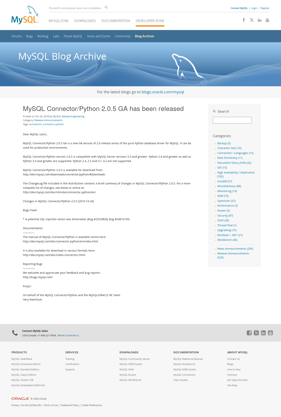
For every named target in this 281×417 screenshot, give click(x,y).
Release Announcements (48, 120)
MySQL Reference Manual (188, 359)
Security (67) (225, 215)
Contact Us (233, 359)
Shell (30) (223, 220)
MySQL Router (127, 374)
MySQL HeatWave (21, 359)
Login (254, 8)
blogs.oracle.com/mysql (163, 91)
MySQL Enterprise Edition (26, 364)
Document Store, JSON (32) (234, 163)
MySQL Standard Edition (25, 369)
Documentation (116, 20)
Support (70, 369)
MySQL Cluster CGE (22, 380)
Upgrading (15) (226, 230)
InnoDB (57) (224, 181)
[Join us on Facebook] (242, 21)
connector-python (53, 124)
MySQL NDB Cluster (130, 364)
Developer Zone (150, 20)
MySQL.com (58, 20)
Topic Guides (180, 380)
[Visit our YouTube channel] (266, 21)
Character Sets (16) (229, 148)
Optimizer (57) (226, 201)
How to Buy (234, 369)
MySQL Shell (126, 369)
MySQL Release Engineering (68, 116)
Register (265, 8)
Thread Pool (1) (226, 225)
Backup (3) (224, 143)
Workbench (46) (227, 240)
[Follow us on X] (250, 21)
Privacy (15, 405)
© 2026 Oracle (38, 398)
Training (69, 359)
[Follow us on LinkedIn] (258, 21)
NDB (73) (222, 196)
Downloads (85, 20)
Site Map (232, 385)
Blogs (230, 364)
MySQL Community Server (134, 359)
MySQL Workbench (130, 380)
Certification (72, 364)
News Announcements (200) (235, 248)
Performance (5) (227, 205)
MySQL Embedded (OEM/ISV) (28, 385)
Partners (232, 374)
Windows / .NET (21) (230, 235)
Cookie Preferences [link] (91, 405)
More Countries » (68, 335)
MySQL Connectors (184, 374)
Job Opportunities (237, 380)
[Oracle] (20, 398)
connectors (35, 124)
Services (71, 352)
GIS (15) (222, 167)
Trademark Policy (69, 405)
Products (19, 352)
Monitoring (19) (227, 191)
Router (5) (223, 210)
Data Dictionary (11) (229, 158)
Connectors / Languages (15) (235, 153)
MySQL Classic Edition (23, 374)
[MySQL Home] (25, 15)
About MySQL (237, 352)
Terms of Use (51, 405)
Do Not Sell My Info (31, 405)
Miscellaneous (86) (229, 186)
